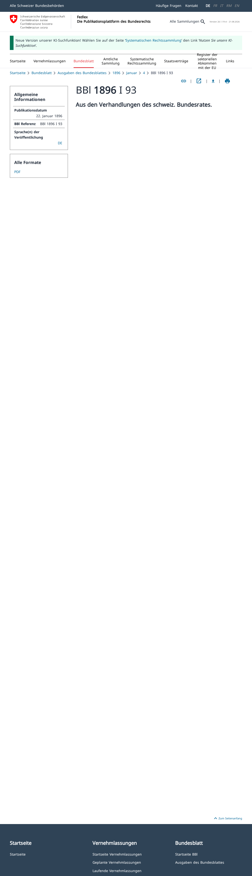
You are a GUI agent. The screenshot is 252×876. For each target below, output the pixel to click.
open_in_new (199, 81)
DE (208, 5)
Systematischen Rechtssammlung (153, 40)
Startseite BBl (186, 854)
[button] (50, 61)
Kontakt (191, 5)
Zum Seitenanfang (227, 818)
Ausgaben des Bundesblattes (82, 72)
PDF (17, 171)
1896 (116, 72)
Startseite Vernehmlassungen (117, 854)
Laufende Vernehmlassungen (117, 870)
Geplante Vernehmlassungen (117, 862)
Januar (131, 72)
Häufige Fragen (168, 5)
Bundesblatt (42, 72)
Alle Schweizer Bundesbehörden (37, 5)
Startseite (18, 72)
